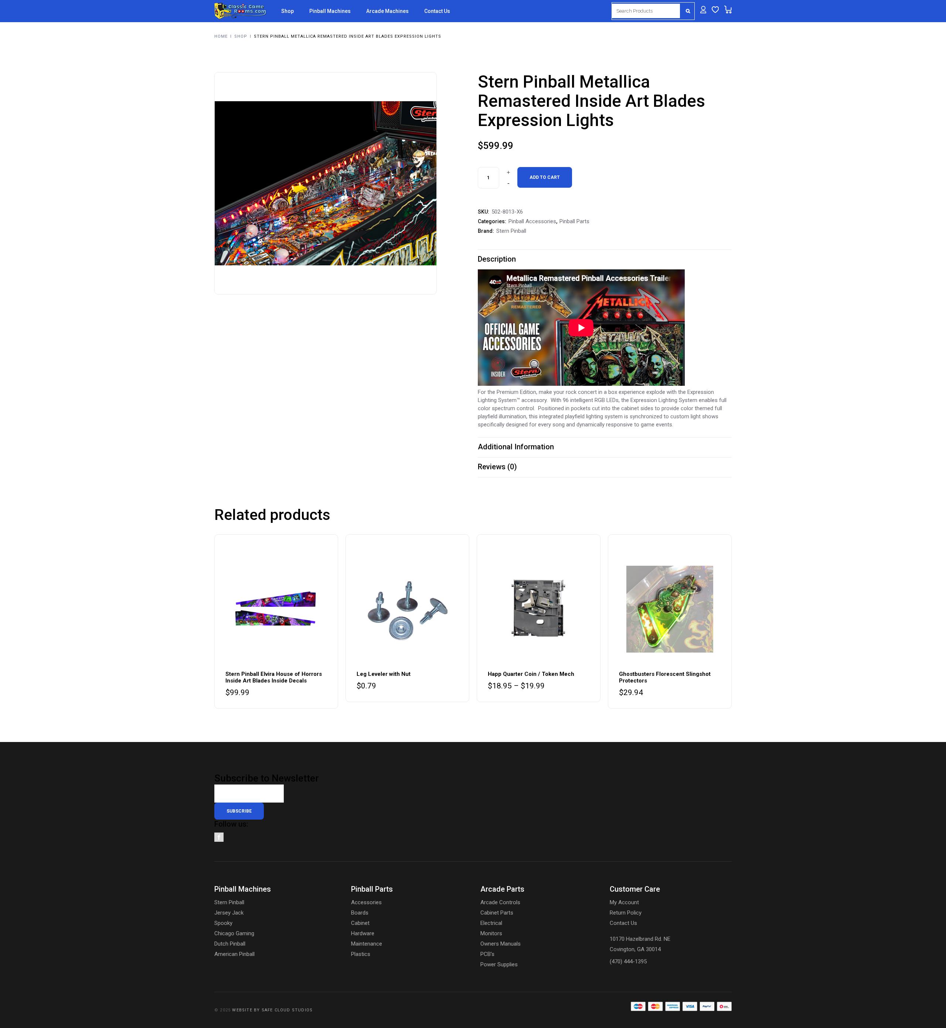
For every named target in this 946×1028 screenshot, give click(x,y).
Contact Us (623, 923)
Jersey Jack (229, 912)
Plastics (360, 954)
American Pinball (234, 954)
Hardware (362, 933)
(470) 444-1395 (628, 961)
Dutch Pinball (229, 943)
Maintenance (366, 943)
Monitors (491, 933)
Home (221, 36)
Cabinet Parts (496, 912)
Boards (359, 912)
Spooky (223, 923)
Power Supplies (499, 964)
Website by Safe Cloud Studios (272, 1010)
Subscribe (239, 811)
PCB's (487, 954)
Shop (240, 36)
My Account (624, 902)
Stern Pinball (511, 231)
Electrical (491, 923)
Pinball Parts (574, 221)
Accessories (366, 902)
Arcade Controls (500, 902)
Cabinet (360, 923)
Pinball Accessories (532, 221)
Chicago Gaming (234, 933)
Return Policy (626, 912)
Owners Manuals (500, 943)
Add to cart (545, 177)
